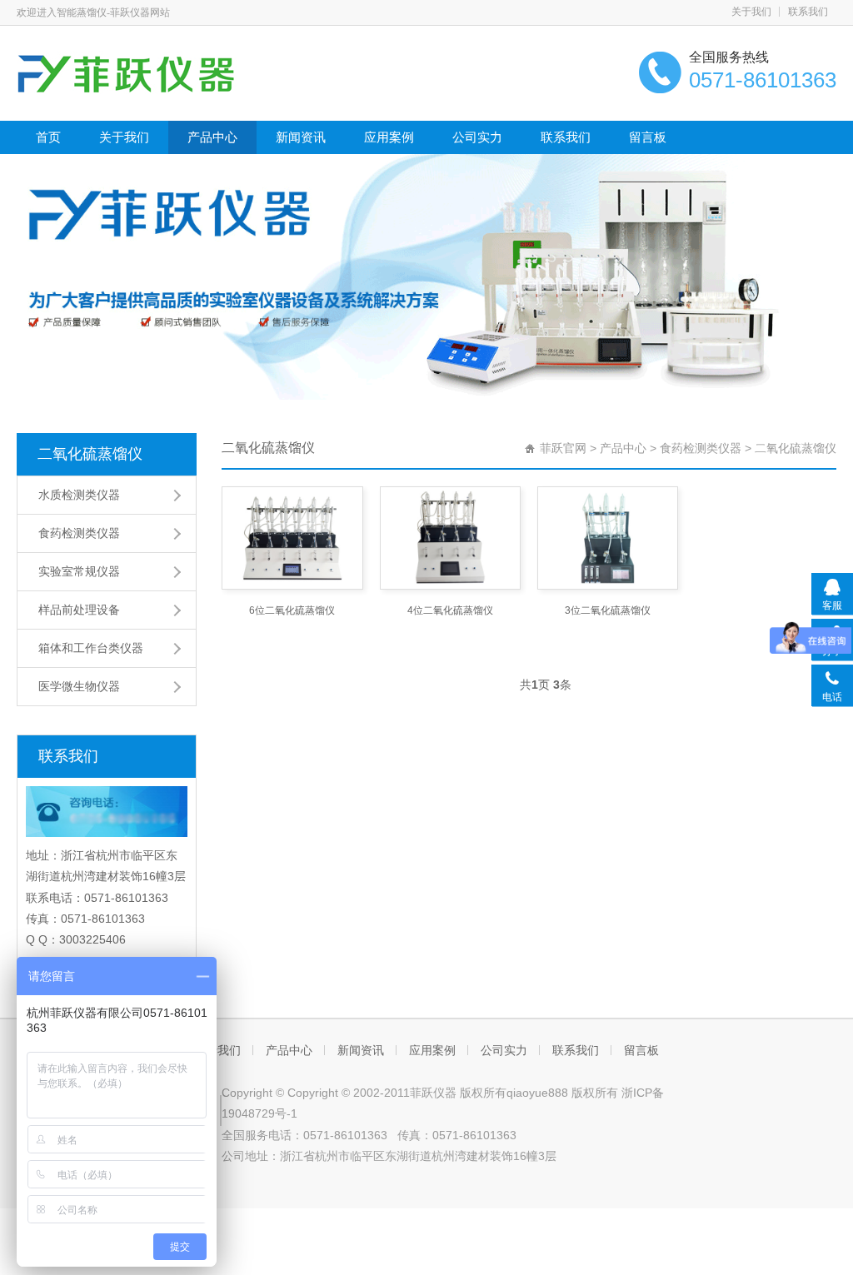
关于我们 (751, 11)
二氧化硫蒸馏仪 (89, 454)
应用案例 (389, 137)
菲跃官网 (563, 448)
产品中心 (212, 137)
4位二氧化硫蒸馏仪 (450, 610)
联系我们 (808, 11)
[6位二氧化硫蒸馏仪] (292, 538)
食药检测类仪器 (700, 448)
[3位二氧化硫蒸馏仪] (607, 538)
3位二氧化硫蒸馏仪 (608, 610)
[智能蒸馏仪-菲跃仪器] (164, 71)
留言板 (647, 137)
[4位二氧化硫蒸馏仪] (450, 538)
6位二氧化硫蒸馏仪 (292, 610)
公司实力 (477, 137)
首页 (48, 137)
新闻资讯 (301, 137)
